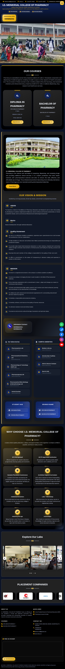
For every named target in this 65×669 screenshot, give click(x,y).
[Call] (61, 329)
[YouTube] (61, 344)
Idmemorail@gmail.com (10, 1)
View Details (16, 122)
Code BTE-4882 (31, 1)
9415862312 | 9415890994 (55, 1)
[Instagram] (61, 339)
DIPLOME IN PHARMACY (9, 624)
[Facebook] (61, 334)
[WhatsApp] (61, 324)
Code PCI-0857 (42, 1)
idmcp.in (21, 1)
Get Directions (10, 659)
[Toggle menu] (62, 3)
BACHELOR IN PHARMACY (9, 626)
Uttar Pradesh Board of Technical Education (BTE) (47, 612)
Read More (12, 186)
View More (8, 567)
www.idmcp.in (38, 633)
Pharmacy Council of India (41, 614)
